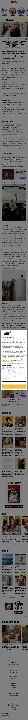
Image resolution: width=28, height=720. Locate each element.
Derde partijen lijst (5, 378)
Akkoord (14, 386)
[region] (14, 360)
